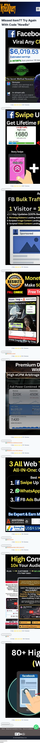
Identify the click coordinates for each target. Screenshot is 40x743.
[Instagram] (16, 734)
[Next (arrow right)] (2, 742)
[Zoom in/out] (1, 740)
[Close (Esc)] (6, 740)
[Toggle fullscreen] (2, 740)
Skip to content (4, 0)
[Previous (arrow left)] (1, 742)
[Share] (4, 740)
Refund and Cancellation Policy (14, 729)
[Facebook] (19, 734)
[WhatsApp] (24, 734)
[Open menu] (38, 9)
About (3, 729)
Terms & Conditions (28, 729)
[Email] (21, 734)
